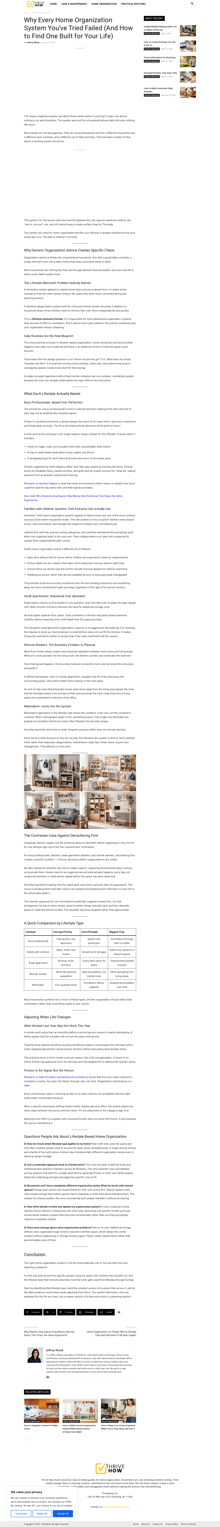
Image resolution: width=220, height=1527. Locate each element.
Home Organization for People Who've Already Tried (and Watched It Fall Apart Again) (111, 1333)
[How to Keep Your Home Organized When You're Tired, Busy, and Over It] (118, 1411)
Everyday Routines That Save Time (160, 73)
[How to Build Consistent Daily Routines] (188, 92)
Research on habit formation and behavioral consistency (56, 1077)
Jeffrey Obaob (33, 42)
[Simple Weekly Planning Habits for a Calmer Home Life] (188, 30)
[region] (41, 1504)
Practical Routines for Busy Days (160, 57)
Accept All (62, 1513)
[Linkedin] (49, 1377)
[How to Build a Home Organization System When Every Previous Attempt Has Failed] (80, 1411)
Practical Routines (133, 3)
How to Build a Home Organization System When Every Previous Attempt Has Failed (79, 1428)
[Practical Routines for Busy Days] (188, 61)
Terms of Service (188, 1524)
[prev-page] (26, 1438)
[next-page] (31, 1438)
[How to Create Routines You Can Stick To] (188, 46)
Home (53, 3)
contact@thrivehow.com (116, 1506)
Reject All (42, 1513)
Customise (21, 1513)
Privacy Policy (172, 1524)
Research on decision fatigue (40, 483)
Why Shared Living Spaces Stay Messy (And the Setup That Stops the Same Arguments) (49, 1333)
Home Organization (104, 3)
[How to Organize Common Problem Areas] (41, 1411)
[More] (119, 1312)
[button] (192, 4)
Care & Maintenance (74, 3)
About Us (146, 1524)
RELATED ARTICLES (37, 1392)
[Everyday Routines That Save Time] (188, 77)
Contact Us (158, 1524)
